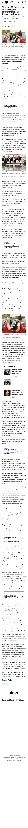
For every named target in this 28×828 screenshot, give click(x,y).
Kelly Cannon (12, 21)
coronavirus (10, 59)
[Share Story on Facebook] (2, 27)
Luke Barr (5, 21)
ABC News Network (10, 754)
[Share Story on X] (6, 27)
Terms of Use (20, 759)
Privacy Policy (18, 754)
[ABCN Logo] (9, 2)
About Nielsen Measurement (11, 759)
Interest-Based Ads (21, 757)
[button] (2, 2)
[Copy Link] (12, 27)
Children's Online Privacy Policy (9, 757)
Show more (22, 176)
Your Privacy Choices (11, 760)
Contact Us (18, 760)
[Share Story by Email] (9, 27)
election (14, 69)
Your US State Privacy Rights (14, 755)
